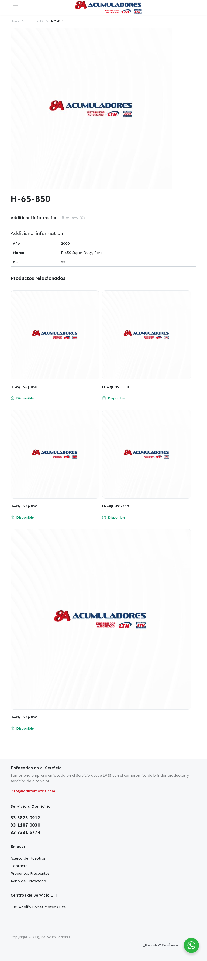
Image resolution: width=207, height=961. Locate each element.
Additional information (34, 217)
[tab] (34, 217)
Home (15, 21)
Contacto (19, 866)
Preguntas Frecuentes (30, 873)
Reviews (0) (73, 217)
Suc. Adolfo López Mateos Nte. (39, 907)
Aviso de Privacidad (28, 881)
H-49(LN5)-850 (24, 387)
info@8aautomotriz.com (33, 791)
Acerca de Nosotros (28, 858)
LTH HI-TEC (34, 21)
